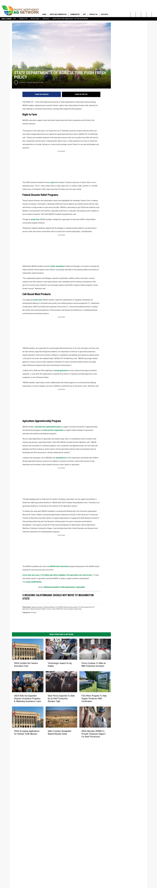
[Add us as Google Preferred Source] (138, 14)
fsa (57, 607)
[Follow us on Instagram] (149, 14)
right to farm (46, 609)
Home (44, 14)
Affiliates (46, 19)
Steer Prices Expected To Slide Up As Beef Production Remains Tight (61, 698)
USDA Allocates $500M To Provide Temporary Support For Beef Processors (93, 734)
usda (53, 609)
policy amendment (58, 266)
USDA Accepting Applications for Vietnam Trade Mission (27, 732)
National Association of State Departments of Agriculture (64, 587)
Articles (33, 612)
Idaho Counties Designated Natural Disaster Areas (59, 732)
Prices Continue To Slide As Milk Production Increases (93, 664)
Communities (75, 14)
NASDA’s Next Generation (59, 566)
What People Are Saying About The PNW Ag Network (70, 19)
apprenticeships (36, 607)
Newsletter (23, 19)
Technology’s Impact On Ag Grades (60, 664)
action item (35, 219)
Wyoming (78, 609)
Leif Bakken (22, 82)
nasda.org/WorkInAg (33, 582)
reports (53, 182)
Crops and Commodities (58, 14)
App (14, 19)
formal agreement (61, 370)
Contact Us (93, 14)
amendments (61, 458)
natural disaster (36, 609)
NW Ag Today (35, 19)
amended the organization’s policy (48, 427)
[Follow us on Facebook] (143, 14)
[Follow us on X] (154, 14)
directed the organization (54, 430)
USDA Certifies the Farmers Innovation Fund (26, 664)
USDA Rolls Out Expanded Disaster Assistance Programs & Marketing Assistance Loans (27, 698)
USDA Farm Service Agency (65, 609)
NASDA (61, 607)
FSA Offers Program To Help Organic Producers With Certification (93, 698)
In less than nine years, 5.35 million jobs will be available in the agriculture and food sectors (57, 575)
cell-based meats (49, 607)
